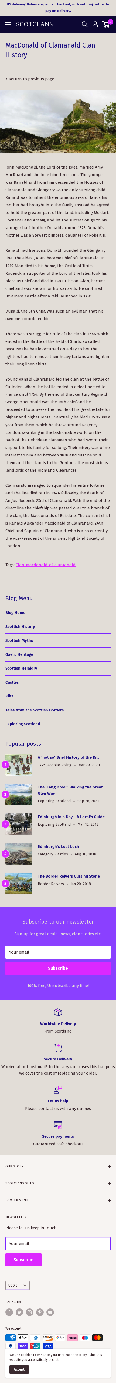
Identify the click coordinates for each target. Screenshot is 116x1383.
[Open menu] (8, 24)
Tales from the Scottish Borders (34, 710)
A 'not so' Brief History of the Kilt (68, 757)
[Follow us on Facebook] (9, 1312)
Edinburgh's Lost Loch (58, 846)
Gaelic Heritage (19, 654)
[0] (106, 24)
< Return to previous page (29, 78)
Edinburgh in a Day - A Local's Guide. (72, 816)
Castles (12, 682)
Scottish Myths (19, 640)
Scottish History (20, 626)
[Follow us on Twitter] (19, 1312)
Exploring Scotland (22, 723)
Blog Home (15, 612)
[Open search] (85, 24)
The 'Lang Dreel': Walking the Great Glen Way (70, 790)
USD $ (13, 1285)
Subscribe (58, 968)
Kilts (9, 696)
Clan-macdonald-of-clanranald (46, 564)
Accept (19, 1369)
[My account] (95, 24)
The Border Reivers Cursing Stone (69, 876)
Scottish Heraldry (21, 668)
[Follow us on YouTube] (50, 1312)
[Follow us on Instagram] (29, 1312)
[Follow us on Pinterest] (40, 1312)
